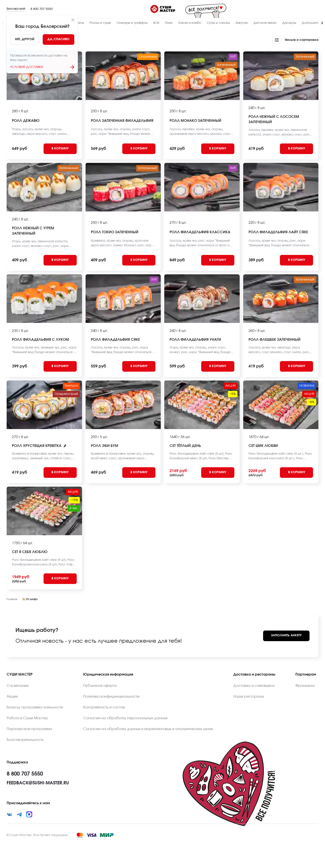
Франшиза (305, 685)
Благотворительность (25, 740)
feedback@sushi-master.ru (38, 783)
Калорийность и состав (104, 707)
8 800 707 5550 (42, 9)
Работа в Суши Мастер (27, 718)
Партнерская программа (29, 729)
